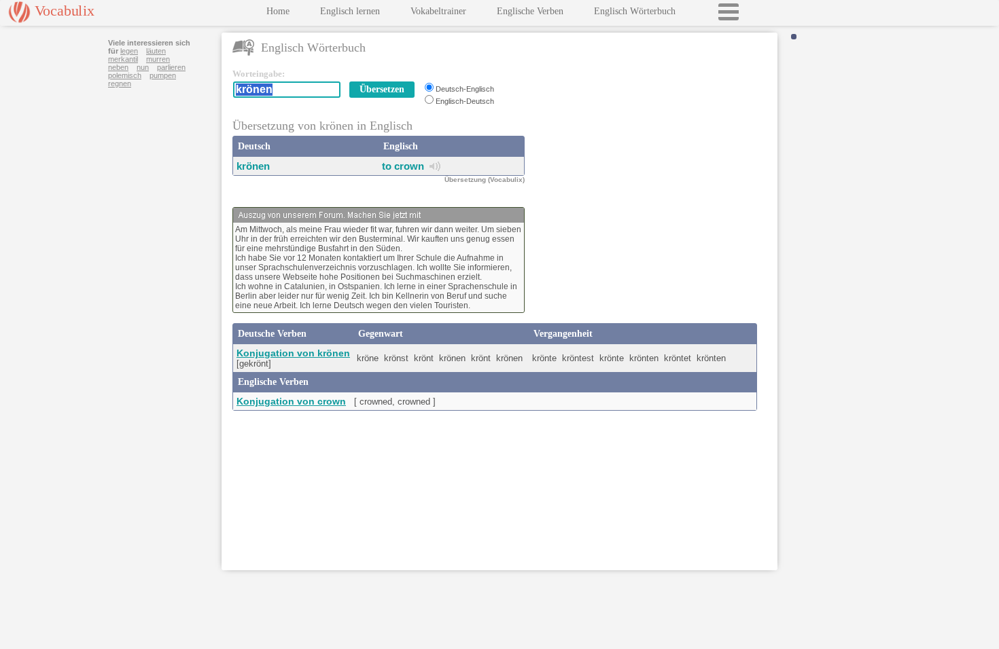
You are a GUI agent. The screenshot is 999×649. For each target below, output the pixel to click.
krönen (253, 166)
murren (158, 59)
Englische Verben (530, 11)
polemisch (124, 75)
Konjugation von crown (291, 401)
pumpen (163, 75)
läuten (156, 51)
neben (118, 67)
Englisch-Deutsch (465, 101)
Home (278, 11)
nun (143, 67)
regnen (119, 83)
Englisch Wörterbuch (635, 11)
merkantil (123, 59)
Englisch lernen (350, 11)
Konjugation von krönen (293, 353)
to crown (403, 166)
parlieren (171, 67)
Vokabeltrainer (438, 11)
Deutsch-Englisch (465, 89)
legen (129, 51)
